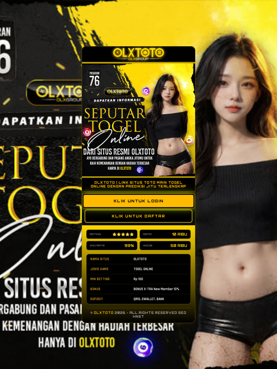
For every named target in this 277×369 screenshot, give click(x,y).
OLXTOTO (104, 313)
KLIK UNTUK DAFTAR (138, 216)
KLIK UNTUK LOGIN (138, 201)
